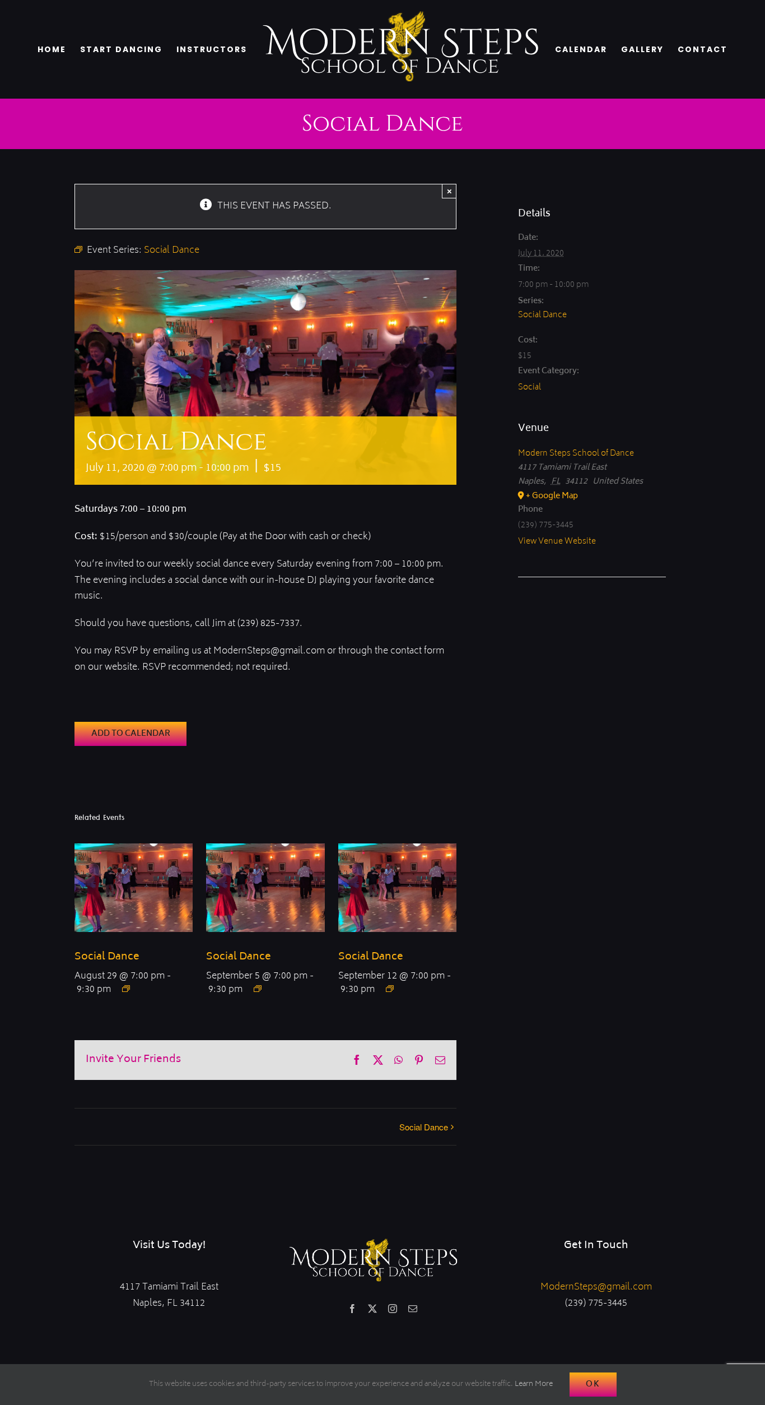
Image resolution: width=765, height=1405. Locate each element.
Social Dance (106, 957)
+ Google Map (552, 496)
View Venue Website (557, 542)
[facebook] (352, 1308)
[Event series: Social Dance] (126, 988)
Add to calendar (130, 734)
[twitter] (372, 1308)
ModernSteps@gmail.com (596, 1287)
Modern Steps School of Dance (576, 454)
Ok (593, 1385)
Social (529, 388)
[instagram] (392, 1308)
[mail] (412, 1308)
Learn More (534, 1384)
